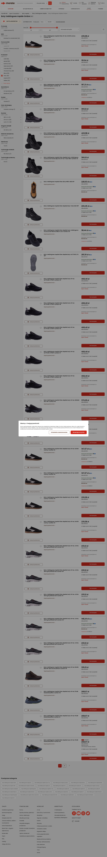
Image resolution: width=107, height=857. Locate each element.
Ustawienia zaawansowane (59, 432)
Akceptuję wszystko (79, 432)
